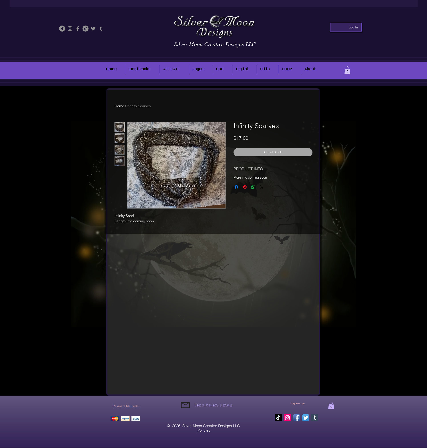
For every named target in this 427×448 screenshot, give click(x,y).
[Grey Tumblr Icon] (101, 29)
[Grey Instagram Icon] (70, 29)
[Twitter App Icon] (305, 417)
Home (119, 106)
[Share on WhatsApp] (253, 187)
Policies (203, 430)
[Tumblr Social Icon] (314, 417)
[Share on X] (261, 187)
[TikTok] (62, 29)
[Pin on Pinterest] (245, 187)
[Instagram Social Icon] (287, 417)
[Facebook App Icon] (296, 417)
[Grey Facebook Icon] (78, 29)
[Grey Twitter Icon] (93, 29)
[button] (347, 70)
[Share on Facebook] (236, 187)
